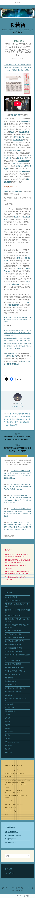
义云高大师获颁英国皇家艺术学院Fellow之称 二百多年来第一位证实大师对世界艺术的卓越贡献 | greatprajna (17, 486)
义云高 (12, 132)
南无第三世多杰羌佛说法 (12, 601)
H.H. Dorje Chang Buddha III (13, 770)
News (6, 814)
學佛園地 (7, 728)
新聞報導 (7, 714)
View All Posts (17, 406)
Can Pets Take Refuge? (11, 811)
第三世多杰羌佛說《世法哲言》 (14, 648)
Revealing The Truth (10, 808)
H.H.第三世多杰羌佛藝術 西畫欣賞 (15, 667)
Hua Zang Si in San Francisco (13, 801)
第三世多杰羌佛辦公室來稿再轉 (14, 638)
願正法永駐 (8, 745)
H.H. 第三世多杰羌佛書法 (12, 661)
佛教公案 (7, 725)
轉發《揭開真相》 (10, 711)
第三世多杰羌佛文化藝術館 (13, 692)
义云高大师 (14, 425)
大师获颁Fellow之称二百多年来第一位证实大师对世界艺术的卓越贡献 (17, 319)
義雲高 (9, 364)
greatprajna (19, 403)
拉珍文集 (7, 718)
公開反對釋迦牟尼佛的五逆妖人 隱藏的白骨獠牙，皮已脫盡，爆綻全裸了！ (17, 437)
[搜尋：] (17, 856)
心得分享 (7, 739)
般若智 (17, 25)
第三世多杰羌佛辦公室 (11, 832)
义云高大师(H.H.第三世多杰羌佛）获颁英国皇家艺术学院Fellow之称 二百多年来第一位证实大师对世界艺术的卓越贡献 (17, 67)
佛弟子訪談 (8, 752)
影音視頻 (7, 749)
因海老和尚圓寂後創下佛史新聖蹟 (15, 671)
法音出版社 (8, 695)
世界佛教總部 (9, 678)
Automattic (19, 890)
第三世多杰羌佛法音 (22, 422)
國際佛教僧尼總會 (10, 685)
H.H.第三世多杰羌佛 (17, 41)
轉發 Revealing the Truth (12, 742)
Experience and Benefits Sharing (14, 804)
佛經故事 (7, 721)
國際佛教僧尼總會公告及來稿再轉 (15, 688)
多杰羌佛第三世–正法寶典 (13, 616)
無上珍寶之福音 (9, 708)
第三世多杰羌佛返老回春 (15, 419)
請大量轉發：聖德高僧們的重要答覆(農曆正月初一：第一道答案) (17, 448)
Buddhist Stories (9, 777)
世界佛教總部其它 (10, 681)
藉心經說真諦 (9, 704)
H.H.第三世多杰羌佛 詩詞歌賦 (14, 651)
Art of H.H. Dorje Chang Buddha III (14, 773)
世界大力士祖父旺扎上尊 (12, 674)
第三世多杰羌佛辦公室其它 (13, 644)
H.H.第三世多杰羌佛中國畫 (13, 664)
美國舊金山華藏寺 (10, 839)
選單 (18, 3)
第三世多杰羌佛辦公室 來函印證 (14, 641)
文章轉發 (7, 735)
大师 (13, 353)
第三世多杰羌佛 (15, 115)
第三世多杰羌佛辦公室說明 (13, 634)
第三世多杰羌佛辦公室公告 (13, 631)
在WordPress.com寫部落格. (9, 888)
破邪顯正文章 (9, 732)
